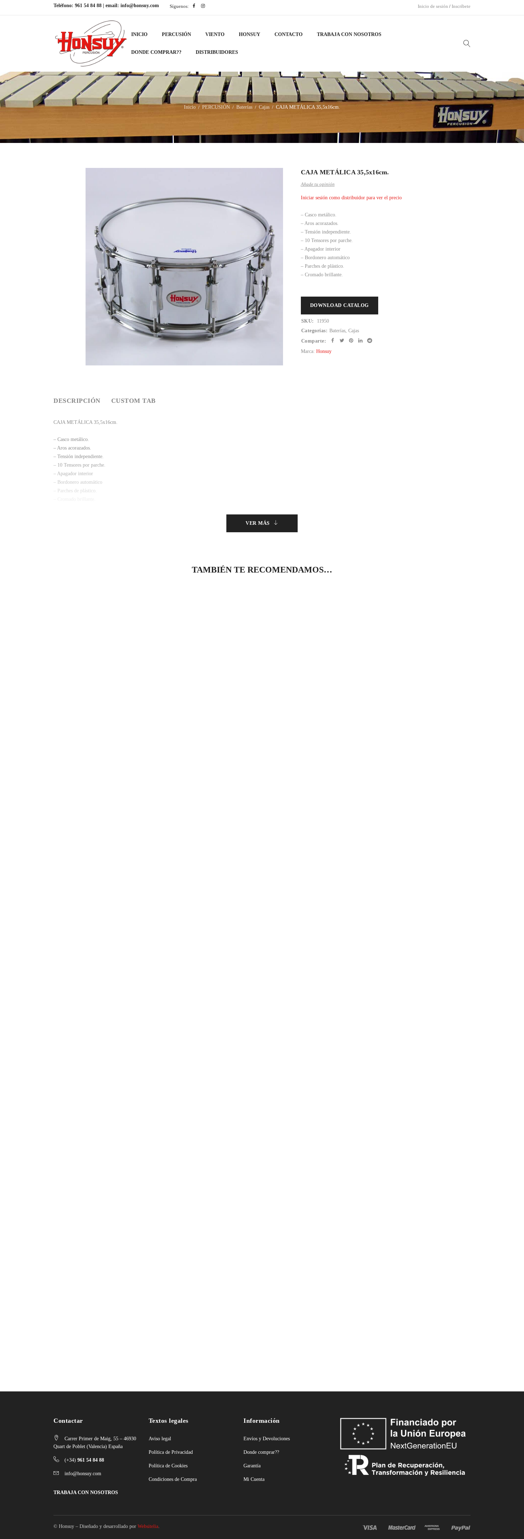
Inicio (139, 34)
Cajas (264, 107)
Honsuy (249, 34)
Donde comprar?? (261, 1452)
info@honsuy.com (139, 5)
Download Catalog (339, 305)
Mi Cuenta (253, 1479)
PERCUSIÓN (176, 34)
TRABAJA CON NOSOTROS (85, 1492)
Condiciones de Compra (173, 1479)
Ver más (258, 523)
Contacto (288, 34)
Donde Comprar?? (156, 52)
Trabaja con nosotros (349, 34)
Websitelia (148, 1526)
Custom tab (133, 400)
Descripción (77, 400)
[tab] (77, 401)
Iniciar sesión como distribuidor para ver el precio (351, 197)
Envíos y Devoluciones (266, 1438)
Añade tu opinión (318, 184)
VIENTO (215, 34)
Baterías (244, 107)
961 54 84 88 (88, 5)
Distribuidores (217, 52)
